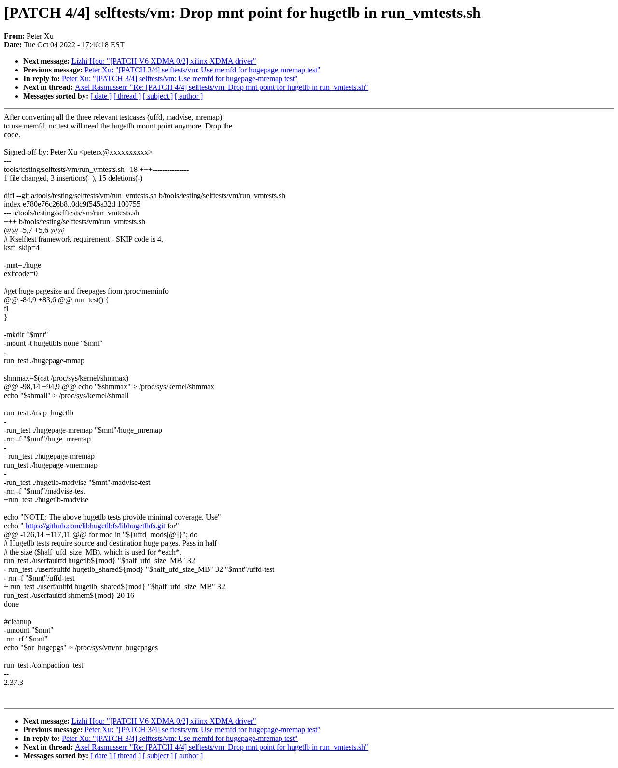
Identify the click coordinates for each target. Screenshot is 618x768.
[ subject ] (158, 96)
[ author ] (189, 96)
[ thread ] (127, 96)
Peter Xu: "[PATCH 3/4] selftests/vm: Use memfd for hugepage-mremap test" (202, 70)
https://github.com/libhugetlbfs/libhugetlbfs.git (95, 526)
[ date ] (101, 96)
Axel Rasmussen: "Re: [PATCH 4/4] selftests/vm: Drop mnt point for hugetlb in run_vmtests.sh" (221, 87)
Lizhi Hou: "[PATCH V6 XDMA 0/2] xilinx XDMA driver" (163, 61)
